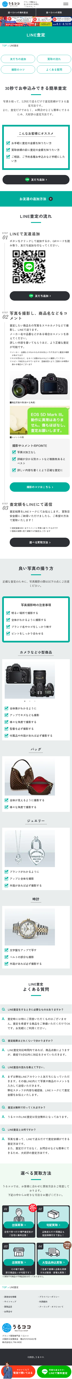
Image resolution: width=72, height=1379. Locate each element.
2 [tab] (29, 701)
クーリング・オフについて (51, 1306)
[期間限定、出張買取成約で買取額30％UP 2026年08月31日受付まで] (36, 24)
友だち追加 (38, 179)
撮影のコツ (18, 69)
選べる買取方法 (38, 542)
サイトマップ (10, 1301)
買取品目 (8, 1306)
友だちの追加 (18, 59)
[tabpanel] (30, 680)
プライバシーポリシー (49, 1296)
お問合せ (8, 1311)
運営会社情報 (10, 1296)
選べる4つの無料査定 (18, 12)
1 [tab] (24, 701)
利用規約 (43, 1301)
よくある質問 (54, 69)
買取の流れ (54, 59)
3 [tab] (35, 701)
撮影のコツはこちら (39, 487)
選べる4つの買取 (54, 12)
